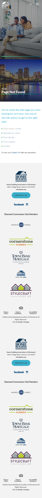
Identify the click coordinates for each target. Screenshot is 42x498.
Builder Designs (23, 322)
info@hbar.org (21, 189)
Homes (18, 128)
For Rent (6, 146)
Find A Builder (8, 137)
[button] (30, 5)
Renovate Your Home (11, 133)
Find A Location (9, 141)
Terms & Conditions (17, 312)
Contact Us (15, 152)
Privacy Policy (6, 312)
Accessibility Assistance (33, 312)
